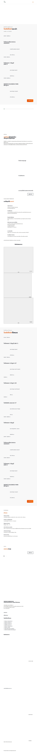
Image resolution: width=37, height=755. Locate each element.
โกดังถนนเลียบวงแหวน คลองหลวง (9, 628)
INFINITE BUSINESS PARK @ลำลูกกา (10, 629)
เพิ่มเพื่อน (30, 297)
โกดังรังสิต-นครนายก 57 (7, 624)
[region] (18, 14)
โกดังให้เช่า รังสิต (25, 322)
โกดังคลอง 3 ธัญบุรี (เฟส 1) (8, 621)
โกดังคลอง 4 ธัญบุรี (7, 627)
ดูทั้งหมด (29, 100)
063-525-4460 (25, 272)
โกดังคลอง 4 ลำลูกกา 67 (7, 622)
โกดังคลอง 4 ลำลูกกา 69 (7, 623)
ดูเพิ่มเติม (30, 194)
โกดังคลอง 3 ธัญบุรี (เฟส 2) (8, 626)
